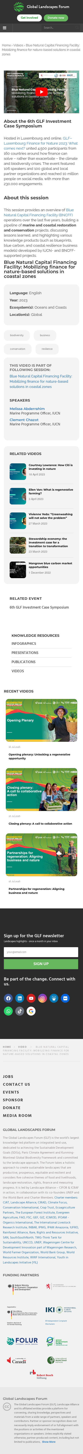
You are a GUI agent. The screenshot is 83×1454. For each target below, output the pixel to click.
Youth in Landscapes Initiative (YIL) (35, 1260)
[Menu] (4, 28)
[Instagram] (42, 998)
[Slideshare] (53, 998)
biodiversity (17, 335)
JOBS (8, 1077)
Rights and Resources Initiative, (58, 1232)
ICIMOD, (52, 1217)
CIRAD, (43, 1202)
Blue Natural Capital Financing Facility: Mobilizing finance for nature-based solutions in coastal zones (41, 381)
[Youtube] (31, 998)
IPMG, (42, 1227)
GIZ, (43, 1217)
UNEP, (38, 1242)
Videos (18, 45)
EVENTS (11, 1092)
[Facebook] (8, 998)
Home (6, 45)
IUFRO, (74, 1227)
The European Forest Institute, (35, 1212)
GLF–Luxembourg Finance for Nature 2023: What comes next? (41, 143)
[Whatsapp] (8, 1011)
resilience (47, 349)
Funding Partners (21, 1275)
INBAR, (33, 1227)
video (22, 1047)
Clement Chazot (24, 420)
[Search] (77, 28)
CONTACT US (16, 1084)
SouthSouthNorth (22, 1237)
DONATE (12, 1108)
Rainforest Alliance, (16, 1232)
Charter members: (66, 1197)
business (45, 335)
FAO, (22, 1217)
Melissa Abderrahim (27, 409)
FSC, (29, 1217)
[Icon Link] (31, 1011)
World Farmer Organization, (21, 1252)
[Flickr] (65, 998)
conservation (17, 349)
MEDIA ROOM (17, 1116)
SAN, (6, 1237)
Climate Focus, (58, 1202)
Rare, (33, 1232)
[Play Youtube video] (41, 92)
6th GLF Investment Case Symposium (39, 607)
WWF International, (43, 1257)
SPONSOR (13, 1100)
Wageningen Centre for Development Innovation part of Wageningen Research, (40, 1245)
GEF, (36, 1217)
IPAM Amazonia (57, 1227)
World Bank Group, (53, 1252)
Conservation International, (21, 1207)
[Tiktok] (19, 1011)
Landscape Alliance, (24, 1202)
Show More (48, 1442)
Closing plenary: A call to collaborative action (40, 823)
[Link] (19, 7)
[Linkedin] (19, 998)
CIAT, (7, 1202)
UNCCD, (28, 1242)
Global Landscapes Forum (48, 7)
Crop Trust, (48, 1207)
